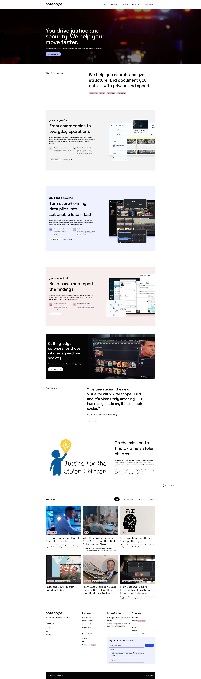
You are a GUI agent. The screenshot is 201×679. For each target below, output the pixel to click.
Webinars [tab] (142, 499)
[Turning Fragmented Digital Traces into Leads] (63, 535)
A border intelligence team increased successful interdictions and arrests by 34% (118, 618)
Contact (134, 631)
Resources (114, 4)
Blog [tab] (151, 499)
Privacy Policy (114, 660)
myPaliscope (149, 4)
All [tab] (117, 499)
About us (135, 617)
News (134, 624)
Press (134, 627)
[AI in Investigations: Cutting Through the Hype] (137, 535)
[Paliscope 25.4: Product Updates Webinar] (63, 583)
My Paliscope (86, 645)
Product (104, 4)
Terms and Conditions (139, 634)
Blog (83, 641)
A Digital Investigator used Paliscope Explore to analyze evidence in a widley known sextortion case (118, 625)
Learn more (67, 160)
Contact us (135, 4)
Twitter (48, 631)
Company (125, 4)
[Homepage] (54, 4)
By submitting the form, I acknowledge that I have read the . (125, 659)
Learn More (168, 485)
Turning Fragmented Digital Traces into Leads (62, 539)
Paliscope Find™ (87, 617)
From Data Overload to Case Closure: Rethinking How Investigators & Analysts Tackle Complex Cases (99, 591)
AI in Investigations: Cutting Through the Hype (136, 539)
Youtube (48, 635)
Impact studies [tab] (128, 499)
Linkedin (48, 628)
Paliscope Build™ (87, 624)
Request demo (86, 627)
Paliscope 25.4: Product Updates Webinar (60, 588)
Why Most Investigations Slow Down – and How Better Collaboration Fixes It (100, 541)
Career (134, 621)
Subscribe (149, 645)
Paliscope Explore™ (88, 621)
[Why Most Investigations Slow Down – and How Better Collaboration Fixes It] (100, 535)
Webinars (85, 638)
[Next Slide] (95, 421)
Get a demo (54, 160)
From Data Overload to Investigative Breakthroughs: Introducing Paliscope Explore (137, 591)
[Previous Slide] (89, 421)
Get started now (53, 54)
